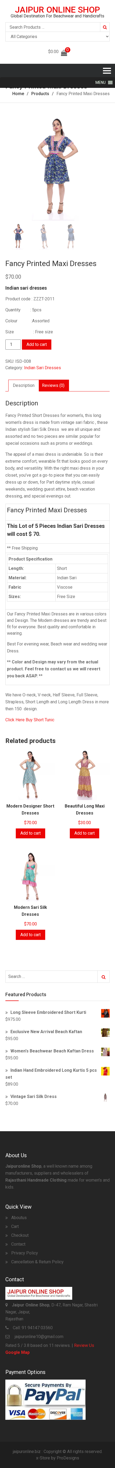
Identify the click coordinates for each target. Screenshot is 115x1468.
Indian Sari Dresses (42, 367)
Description (23, 385)
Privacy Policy (24, 1253)
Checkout (20, 1235)
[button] (100, 82)
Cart (15, 1226)
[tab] (23, 385)
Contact (18, 1244)
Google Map (17, 1352)
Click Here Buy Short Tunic (29, 719)
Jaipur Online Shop (57, 9)
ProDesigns (68, 1457)
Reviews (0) (53, 385)
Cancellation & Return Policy (37, 1261)
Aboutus (19, 1217)
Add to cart (36, 344)
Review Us (84, 1345)
